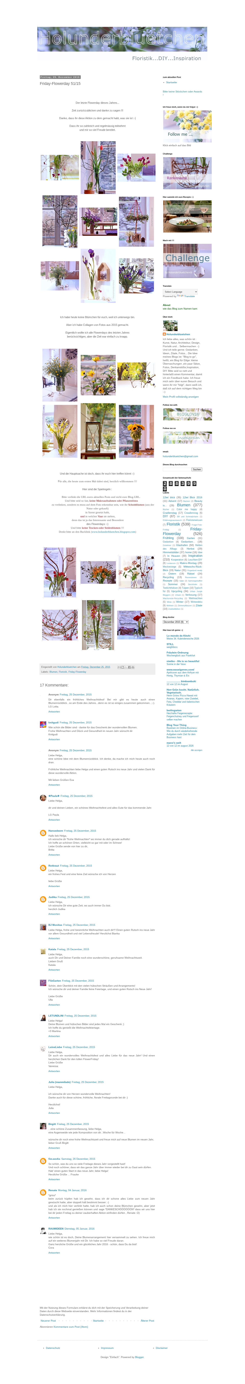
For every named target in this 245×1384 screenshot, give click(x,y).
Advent (172, 500)
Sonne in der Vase (176, 664)
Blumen (53, 672)
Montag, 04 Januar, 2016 (72, 1190)
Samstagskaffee (195, 581)
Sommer (173, 584)
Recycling (168, 577)
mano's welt (174, 742)
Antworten (54, 711)
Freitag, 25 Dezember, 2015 (76, 694)
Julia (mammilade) (59, 1082)
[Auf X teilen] (126, 667)
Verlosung (191, 594)
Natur (178, 570)
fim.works (54, 1158)
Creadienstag (191, 513)
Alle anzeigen (196, 750)
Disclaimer (162, 1348)
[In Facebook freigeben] (129, 667)
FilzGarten (54, 980)
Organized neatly (194, 570)
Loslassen (171, 563)
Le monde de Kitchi (178, 635)
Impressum (107, 1348)
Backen (186, 501)
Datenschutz (53, 1348)
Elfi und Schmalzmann (187, 516)
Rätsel (190, 573)
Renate (52, 1190)
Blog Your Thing (177, 725)
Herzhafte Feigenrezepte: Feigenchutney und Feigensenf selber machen (183, 716)
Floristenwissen (194, 520)
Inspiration (195, 555)
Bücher (166, 509)
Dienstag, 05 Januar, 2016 (80, 1228)
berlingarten (174, 710)
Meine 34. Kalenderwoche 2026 (183, 638)
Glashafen (182, 545)
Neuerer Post (48, 1320)
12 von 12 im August (177, 684)
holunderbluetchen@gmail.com (180, 456)
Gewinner (167, 545)
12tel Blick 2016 (192, 497)
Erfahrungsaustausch (172, 520)
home (188, 552)
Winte (169, 602)
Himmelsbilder (171, 552)
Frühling (168, 538)
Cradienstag (170, 512)
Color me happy (187, 509)
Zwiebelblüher (174, 609)
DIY (165, 516)
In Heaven (173, 555)
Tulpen (185, 588)
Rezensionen (191, 577)
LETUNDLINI (55, 1015)
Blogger (139, 1357)
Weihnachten (195, 598)
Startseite (98, 1320)
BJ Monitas (55, 924)
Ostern (172, 573)
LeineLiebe (55, 1047)
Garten (191, 538)
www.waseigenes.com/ (180, 669)
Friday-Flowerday (77, 672)
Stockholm (192, 584)
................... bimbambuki (181, 681)
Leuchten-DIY (195, 560)
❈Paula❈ (54, 795)
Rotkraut (53, 865)
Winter (179, 601)
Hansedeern (55, 830)
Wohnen (170, 605)
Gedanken (168, 542)
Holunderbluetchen (178, 334)
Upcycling (176, 591)
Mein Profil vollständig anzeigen (181, 396)
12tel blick (169, 497)
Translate (189, 296)
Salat (181, 581)
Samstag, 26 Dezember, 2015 (78, 1158)
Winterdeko (196, 602)
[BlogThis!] (122, 667)
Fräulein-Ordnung (178, 652)
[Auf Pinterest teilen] (133, 667)
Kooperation (177, 560)
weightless (172, 647)
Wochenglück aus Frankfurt (181, 655)
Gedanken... (188, 541)
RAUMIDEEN (55, 1228)
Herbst (190, 548)
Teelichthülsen (170, 588)
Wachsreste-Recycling (173, 598)
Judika (52, 897)
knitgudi (53, 722)
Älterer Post (147, 1320)
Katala (52, 949)
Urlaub (178, 595)
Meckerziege (169, 567)
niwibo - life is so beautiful (183, 661)
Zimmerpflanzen (185, 605)
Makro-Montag (188, 563)
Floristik (63, 672)
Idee (200, 552)
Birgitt (52, 1124)
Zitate (199, 605)
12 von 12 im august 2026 (180, 745)
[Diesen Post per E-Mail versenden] (119, 667)
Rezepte (167, 580)
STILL (170, 644)
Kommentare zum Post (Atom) (71, 1326)
